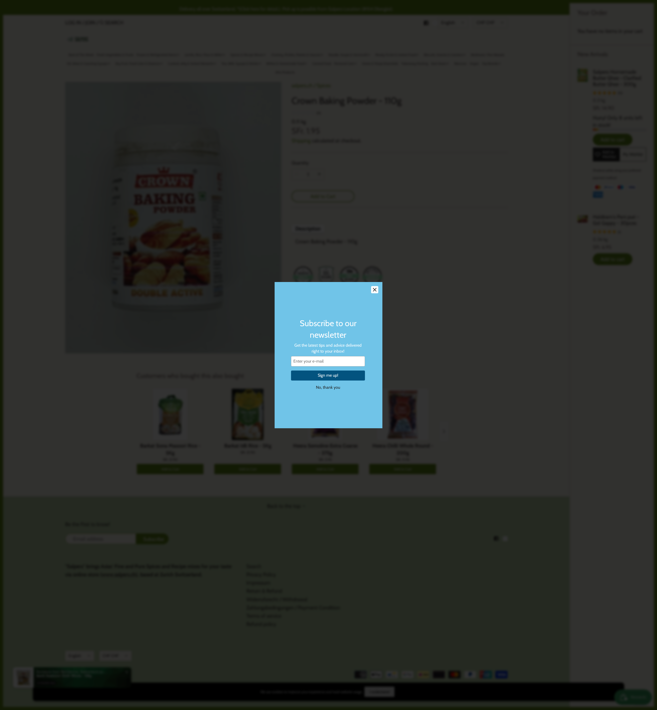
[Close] (374, 289)
